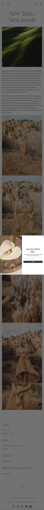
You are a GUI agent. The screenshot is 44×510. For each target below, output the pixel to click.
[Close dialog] (43, 236)
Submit (33, 261)
